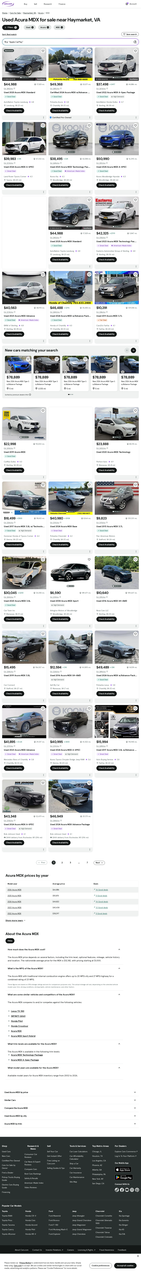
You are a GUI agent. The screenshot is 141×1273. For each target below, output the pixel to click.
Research (48, 4)
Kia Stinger (123, 1225)
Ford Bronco (54, 1220)
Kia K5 (121, 1229)
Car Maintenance (77, 1177)
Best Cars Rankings (33, 1174)
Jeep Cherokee (79, 1234)
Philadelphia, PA (98, 1174)
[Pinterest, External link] (137, 1190)
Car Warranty (75, 1168)
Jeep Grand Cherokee (81, 1220)
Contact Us (37, 1250)
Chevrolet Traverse (104, 1228)
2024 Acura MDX (14, 901)
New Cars (6, 1156)
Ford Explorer (54, 1234)
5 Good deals (101, 895)
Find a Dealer (7, 1172)
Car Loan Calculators (78, 1151)
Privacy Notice (25, 1263)
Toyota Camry (8, 1229)
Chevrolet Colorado (104, 1237)
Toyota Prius (7, 1220)
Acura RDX (16, 1031)
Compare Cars (31, 1169)
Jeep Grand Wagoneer (81, 1229)
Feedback (122, 1250)
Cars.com (18, 1265)
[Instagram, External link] (132, 1190)
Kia (120, 1211)
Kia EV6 (122, 1234)
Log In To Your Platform (125, 1156)
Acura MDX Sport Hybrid (23, 1036)
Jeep (74, 1211)
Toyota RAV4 (7, 1216)
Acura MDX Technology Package (27, 1055)
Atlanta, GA (97, 1170)
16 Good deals (101, 889)
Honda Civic (30, 1220)
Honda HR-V (30, 1234)
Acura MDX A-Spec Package (25, 1059)
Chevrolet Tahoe (103, 1232)
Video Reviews (31, 1187)
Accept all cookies (125, 1265)
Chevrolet (100, 1211)
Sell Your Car (52, 1151)
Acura (41, 13)
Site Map (73, 1182)
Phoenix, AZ (97, 1165)
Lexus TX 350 (17, 1011)
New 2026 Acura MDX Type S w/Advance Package (18, 382)
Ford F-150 (53, 1225)
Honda (28, 1211)
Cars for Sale (15, 13)
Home (4, 13)
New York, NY (97, 1179)
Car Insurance (76, 1172)
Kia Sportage (124, 1216)
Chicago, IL (97, 1151)
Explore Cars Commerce (125, 1151)
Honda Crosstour (19, 1026)
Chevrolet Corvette (104, 1216)
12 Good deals (101, 907)
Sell (35, 4)
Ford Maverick (55, 1216)
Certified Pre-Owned (11, 1160)
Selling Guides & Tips (56, 1168)
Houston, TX (97, 1156)
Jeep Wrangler (78, 1216)
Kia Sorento (124, 1220)
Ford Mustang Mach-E (58, 1229)
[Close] (138, 1256)
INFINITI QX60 (18, 1016)
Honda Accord (31, 1225)
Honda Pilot (17, 1021)
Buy (25, 4)
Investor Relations (53, 1250)
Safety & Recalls (31, 1178)
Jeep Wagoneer (79, 1225)
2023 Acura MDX (14, 907)
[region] (70, 1263)
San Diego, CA (98, 1183)
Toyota (5, 1211)
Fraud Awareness (106, 1250)
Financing (6, 1192)
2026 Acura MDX (14, 889)
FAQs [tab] (10, 940)
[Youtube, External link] (127, 1190)
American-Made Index (34, 1183)
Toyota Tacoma (8, 1225)
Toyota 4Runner (8, 1234)
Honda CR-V (30, 1216)
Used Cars (6, 1151)
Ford (51, 1211)
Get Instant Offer (54, 1156)
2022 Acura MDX (14, 913)
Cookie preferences (101, 1265)
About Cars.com (22, 1250)
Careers (70, 1250)
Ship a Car (74, 1163)
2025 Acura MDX (14, 895)
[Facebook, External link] (122, 1190)
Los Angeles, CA (99, 1160)
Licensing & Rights (85, 1250)
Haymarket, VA (29, 13)
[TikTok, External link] (117, 1190)
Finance (62, 4)
